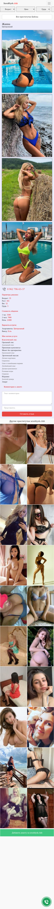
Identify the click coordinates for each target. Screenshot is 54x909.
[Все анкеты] (10, 3)
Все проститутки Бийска (27, 17)
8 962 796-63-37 (16, 289)
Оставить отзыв (27, 414)
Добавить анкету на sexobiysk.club (27, 833)
